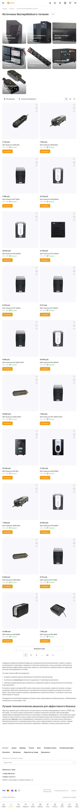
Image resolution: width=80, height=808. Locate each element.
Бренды (23, 748)
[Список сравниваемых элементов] (65, 3)
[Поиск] (55, 3)
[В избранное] (37, 105)
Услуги (31, 748)
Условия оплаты (50, 748)
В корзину (7, 151)
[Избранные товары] (70, 3)
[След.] (53, 655)
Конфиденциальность (61, 790)
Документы (45, 752)
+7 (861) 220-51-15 (8, 773)
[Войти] (60, 3)
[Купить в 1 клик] (37, 111)
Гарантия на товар (31, 752)
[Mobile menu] (3, 2)
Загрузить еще (39, 648)
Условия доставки (67, 748)
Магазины (17, 752)
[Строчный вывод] (70, 99)
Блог (39, 748)
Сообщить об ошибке (69, 797)
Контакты (6, 752)
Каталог (5, 748)
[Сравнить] (37, 108)
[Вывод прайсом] (74, 99)
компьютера (17, 680)
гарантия (14, 719)
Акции (14, 748)
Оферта (73, 790)
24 (47, 655)
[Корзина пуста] (75, 3)
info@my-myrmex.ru (9, 776)
